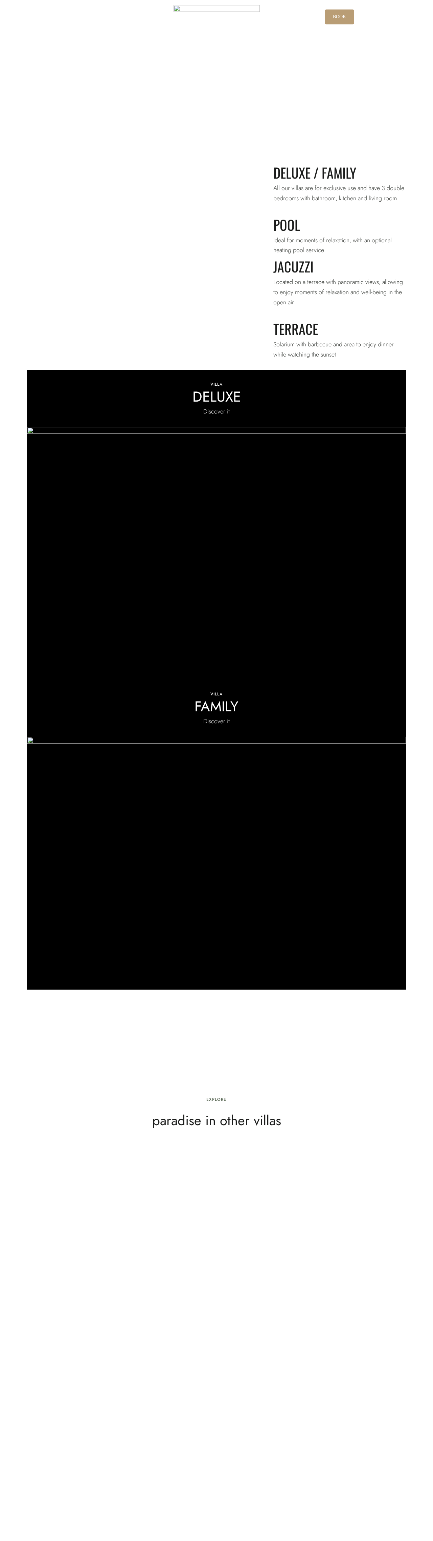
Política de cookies (25, 1519)
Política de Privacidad (59, 1508)
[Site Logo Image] (217, 12)
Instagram (361, 1486)
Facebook (348, 1486)
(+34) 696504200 (72, 1488)
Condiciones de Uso (115, 1508)
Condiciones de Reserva (176, 1508)
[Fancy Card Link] (216, 525)
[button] (339, 16)
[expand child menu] (23, 9)
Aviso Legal (14, 1508)
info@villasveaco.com (216, 1488)
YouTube (373, 1486)
